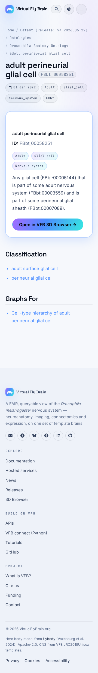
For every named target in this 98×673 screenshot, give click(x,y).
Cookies (32, 660)
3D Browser (16, 499)
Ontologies (20, 37)
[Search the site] (56, 9)
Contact (12, 604)
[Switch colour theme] (69, 9)
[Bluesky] (34, 436)
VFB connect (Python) (26, 533)
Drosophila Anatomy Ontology (39, 45)
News (10, 480)
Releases (14, 489)
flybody (49, 639)
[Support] (10, 436)
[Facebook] (46, 436)
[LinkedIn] (58, 436)
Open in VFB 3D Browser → (47, 224)
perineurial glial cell (32, 278)
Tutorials (13, 542)
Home (9, 30)
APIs (9, 523)
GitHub (12, 552)
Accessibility (57, 660)
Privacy (12, 660)
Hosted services (21, 470)
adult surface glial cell (34, 268)
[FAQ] (22, 436)
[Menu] (81, 9)
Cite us (12, 585)
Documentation (20, 461)
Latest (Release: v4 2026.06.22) (54, 30)
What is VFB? (18, 575)
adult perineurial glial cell (40, 53)
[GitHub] (70, 436)
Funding (13, 595)
